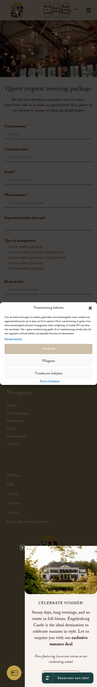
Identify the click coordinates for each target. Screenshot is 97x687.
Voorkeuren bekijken (48, 374)
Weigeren (48, 361)
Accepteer (48, 349)
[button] (90, 308)
